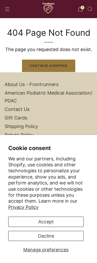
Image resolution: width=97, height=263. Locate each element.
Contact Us (17, 109)
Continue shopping (49, 66)
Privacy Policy (23, 207)
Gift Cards (16, 117)
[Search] (89, 8)
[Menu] (7, 9)
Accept (46, 221)
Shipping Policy (21, 126)
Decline (46, 236)
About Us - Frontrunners (31, 84)
